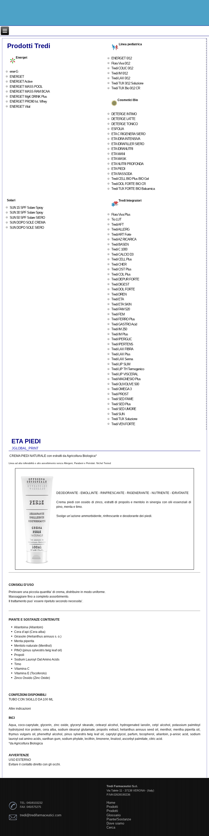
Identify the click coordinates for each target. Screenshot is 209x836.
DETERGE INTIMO (124, 114)
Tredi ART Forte (121, 234)
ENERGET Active (21, 81)
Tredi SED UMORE (123, 409)
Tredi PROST (119, 394)
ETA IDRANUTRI (122, 149)
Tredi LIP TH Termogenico (127, 369)
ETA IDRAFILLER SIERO (127, 144)
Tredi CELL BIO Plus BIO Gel (130, 179)
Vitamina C (22, 668)
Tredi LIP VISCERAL (124, 374)
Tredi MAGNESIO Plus (126, 379)
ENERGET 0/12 (121, 58)
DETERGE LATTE (123, 119)
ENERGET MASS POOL (26, 87)
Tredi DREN (118, 294)
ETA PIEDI (118, 169)
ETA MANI (118, 154)
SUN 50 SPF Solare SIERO (27, 217)
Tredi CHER (118, 264)
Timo (17, 664)
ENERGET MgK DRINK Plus (28, 96)
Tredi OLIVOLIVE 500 (125, 384)
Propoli (19, 655)
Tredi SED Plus (121, 404)
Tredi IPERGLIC (121, 339)
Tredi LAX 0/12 (120, 78)
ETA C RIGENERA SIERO (128, 134)
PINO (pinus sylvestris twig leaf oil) (38, 650)
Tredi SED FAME (122, 399)
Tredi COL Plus (120, 274)
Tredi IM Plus (119, 334)
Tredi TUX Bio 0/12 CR (125, 88)
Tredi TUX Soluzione (124, 419)
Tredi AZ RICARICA (123, 239)
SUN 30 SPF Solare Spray (26, 212)
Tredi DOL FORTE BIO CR (128, 184)
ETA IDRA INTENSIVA (125, 139)
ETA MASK (118, 159)
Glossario (114, 815)
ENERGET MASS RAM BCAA (30, 91)
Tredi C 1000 (119, 249)
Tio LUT (116, 219)
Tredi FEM (118, 314)
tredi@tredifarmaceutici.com (40, 815)
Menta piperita (24, 641)
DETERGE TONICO (124, 124)
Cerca (111, 827)
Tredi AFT (117, 224)
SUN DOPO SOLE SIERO (27, 227)
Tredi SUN (117, 414)
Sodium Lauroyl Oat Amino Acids (36, 659)
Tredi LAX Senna (122, 359)
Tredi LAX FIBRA (122, 349)
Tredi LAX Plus (120, 354)
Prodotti (112, 807)
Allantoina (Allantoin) (28, 627)
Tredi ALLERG (120, 229)
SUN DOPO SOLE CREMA (27, 222)
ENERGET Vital (20, 106)
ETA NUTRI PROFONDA (127, 164)
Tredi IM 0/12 (119, 73)
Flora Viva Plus (120, 214)
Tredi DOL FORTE (123, 289)
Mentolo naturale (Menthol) (33, 645)
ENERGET (17, 77)
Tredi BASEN (119, 244)
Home (111, 803)
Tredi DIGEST (120, 284)
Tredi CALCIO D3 (122, 254)
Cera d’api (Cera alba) (29, 632)
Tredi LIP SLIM (120, 364)
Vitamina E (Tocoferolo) (30, 673)
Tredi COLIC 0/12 (122, 68)
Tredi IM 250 (119, 329)
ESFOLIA (117, 129)
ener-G (14, 71)
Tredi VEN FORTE (123, 424)
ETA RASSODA (121, 174)
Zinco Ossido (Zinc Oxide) (32, 678)
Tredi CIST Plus (121, 269)
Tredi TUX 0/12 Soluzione (127, 83)
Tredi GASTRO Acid (124, 324)
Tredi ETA (117, 299)
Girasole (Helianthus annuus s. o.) (37, 636)
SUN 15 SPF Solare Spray (26, 208)
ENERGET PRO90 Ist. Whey (28, 101)
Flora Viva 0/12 (120, 63)
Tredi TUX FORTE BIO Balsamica (133, 189)
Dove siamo (115, 823)
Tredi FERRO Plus (123, 319)
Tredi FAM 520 (120, 309)
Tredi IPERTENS (122, 344)
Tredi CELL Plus (121, 259)
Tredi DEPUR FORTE (125, 279)
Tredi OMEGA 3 (121, 389)
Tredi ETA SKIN (121, 304)
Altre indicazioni (20, 708)
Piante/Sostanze (119, 819)
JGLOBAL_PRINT (25, 448)
